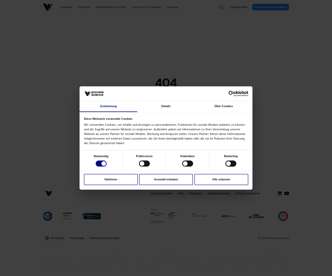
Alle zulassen (221, 179)
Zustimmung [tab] (108, 106)
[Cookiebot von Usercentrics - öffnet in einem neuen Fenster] (231, 94)
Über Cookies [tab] (223, 106)
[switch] (144, 164)
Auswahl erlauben (166, 179)
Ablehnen (110, 179)
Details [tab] (166, 106)
